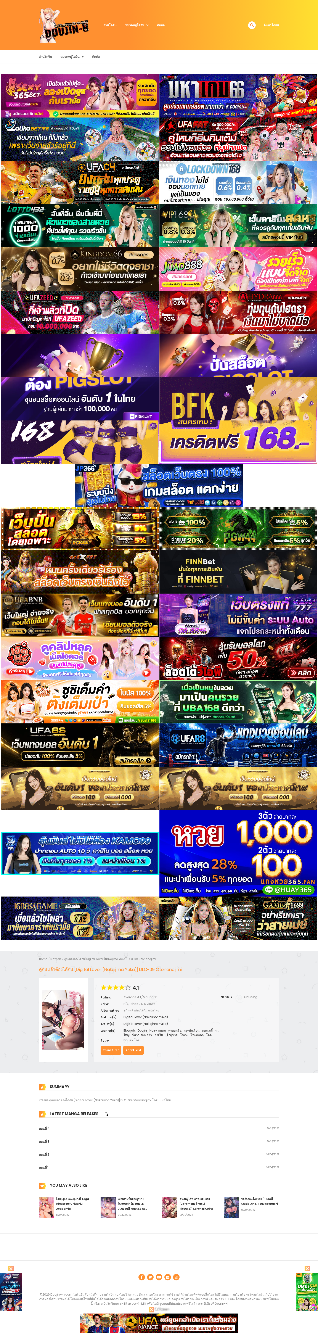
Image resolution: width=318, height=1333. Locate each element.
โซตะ (184, 1035)
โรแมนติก (197, 1035)
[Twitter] (150, 1277)
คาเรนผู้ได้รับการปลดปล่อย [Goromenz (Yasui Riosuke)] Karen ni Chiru (196, 1204)
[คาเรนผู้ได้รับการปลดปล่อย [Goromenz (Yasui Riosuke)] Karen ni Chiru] (169, 1207)
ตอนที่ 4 (44, 1128)
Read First (111, 1050)
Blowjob (55, 959)
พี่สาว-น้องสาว (142, 1035)
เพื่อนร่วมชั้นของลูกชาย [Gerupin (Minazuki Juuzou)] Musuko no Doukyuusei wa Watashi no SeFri (136, 1208)
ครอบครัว (174, 1030)
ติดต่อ (161, 25)
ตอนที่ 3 (44, 1141)
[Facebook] (141, 1277)
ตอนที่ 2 (44, 1154)
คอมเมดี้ (207, 1030)
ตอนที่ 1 (43, 1167)
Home (43, 959)
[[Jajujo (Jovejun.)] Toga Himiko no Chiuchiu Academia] (46, 1207)
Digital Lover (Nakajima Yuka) (146, 1017)
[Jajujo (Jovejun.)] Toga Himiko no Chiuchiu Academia (72, 1204)
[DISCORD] (176, 1277)
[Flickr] (167, 1277)
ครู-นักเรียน (191, 1030)
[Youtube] (159, 1277)
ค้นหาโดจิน (271, 25)
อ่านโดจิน (110, 25)
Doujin (142, 1030)
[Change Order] (106, 1114)
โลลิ (209, 1035)
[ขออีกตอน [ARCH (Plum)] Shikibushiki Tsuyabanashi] (231, 1207)
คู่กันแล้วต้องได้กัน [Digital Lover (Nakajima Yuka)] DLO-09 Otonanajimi (110, 959)
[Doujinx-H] (64, 25)
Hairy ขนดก (157, 1030)
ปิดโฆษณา (161, 1309)
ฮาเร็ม (158, 1035)
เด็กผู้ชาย (171, 1035)
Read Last (133, 1050)
